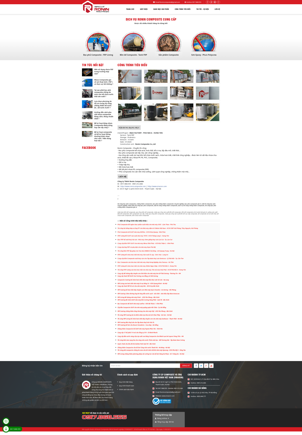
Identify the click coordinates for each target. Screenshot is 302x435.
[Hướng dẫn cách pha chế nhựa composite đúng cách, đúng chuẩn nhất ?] (87, 115)
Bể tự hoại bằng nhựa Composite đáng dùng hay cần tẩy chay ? (103, 125)
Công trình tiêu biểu (182, 9)
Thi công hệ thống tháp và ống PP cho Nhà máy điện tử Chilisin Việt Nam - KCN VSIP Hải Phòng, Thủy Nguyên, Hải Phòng (157, 228)
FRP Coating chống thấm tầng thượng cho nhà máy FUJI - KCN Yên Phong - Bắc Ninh (144, 311)
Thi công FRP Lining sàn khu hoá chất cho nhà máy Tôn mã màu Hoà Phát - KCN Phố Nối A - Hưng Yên (151, 270)
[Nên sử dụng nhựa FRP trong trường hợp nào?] (87, 72)
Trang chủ (130, 9)
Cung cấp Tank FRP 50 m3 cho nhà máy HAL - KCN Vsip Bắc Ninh (138, 286)
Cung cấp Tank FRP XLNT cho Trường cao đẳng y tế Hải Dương (137, 276)
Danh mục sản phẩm (161, 9)
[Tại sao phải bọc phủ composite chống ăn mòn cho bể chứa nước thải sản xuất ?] (87, 93)
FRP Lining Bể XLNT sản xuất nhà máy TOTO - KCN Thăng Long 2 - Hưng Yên (143, 236)
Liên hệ (217, 9)
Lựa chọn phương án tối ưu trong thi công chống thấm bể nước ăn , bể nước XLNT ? (103, 104)
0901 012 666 (178, 388)
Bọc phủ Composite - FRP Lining (98, 55)
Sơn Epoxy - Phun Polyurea (203, 55)
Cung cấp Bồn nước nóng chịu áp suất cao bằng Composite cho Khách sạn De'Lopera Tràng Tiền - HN (150, 336)
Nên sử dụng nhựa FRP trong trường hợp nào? (103, 71)
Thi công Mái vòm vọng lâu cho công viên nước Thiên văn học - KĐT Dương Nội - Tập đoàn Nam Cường (151, 340)
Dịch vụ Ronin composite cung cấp (151, 19)
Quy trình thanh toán (126, 386)
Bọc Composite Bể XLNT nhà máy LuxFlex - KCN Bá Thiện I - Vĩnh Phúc (140, 304)
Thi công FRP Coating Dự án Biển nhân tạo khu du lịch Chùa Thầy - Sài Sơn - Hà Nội (144, 315)
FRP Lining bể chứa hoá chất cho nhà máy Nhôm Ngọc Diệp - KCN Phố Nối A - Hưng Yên (147, 266)
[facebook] (207, 2)
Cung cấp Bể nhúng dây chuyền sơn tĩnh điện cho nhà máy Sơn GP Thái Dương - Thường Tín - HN (149, 273)
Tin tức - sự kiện (202, 9)
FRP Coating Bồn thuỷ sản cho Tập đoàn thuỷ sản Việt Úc (135, 322)
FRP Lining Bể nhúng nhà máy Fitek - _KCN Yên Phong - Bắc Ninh (138, 297)
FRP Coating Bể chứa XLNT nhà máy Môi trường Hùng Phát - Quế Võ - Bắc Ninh (143, 300)
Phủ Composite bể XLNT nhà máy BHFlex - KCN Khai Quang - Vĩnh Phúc (141, 232)
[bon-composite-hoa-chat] (130, 76)
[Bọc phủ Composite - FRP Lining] (98, 44)
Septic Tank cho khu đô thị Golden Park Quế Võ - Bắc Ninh (136, 344)
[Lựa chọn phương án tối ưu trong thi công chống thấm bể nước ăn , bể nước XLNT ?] (87, 104)
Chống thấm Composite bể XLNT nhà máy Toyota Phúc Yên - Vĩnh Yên (140, 329)
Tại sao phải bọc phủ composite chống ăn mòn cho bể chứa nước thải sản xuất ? (103, 93)
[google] (218, 2)
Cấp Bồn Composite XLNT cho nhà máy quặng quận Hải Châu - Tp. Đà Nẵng (141, 307)
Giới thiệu (143, 9)
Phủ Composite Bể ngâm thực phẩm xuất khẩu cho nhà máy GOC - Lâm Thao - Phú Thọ (146, 224)
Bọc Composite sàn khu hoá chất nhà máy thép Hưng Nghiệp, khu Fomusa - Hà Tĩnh (145, 262)
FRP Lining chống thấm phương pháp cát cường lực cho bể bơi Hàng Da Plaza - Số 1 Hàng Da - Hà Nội (150, 354)
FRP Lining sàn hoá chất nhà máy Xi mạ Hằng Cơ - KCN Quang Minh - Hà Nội (142, 283)
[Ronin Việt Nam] (95, 7)
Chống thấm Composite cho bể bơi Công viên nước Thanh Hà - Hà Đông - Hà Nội (143, 348)
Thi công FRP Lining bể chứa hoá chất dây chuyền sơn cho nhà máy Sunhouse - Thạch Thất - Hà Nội (149, 319)
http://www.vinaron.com (157, 186)
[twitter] (211, 2)
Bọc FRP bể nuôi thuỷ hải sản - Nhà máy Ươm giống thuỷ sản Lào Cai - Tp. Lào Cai (144, 240)
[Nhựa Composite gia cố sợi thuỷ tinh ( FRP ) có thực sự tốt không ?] (87, 83)
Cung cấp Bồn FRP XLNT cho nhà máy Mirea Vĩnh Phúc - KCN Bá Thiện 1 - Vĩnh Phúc (145, 243)
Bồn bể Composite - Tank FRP (133, 55)
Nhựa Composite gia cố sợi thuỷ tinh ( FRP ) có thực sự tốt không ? (103, 82)
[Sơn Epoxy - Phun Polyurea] (204, 44)
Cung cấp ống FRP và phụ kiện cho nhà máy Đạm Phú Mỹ (136, 247)
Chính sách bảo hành (126, 389)
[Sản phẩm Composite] (168, 44)
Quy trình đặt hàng (125, 382)
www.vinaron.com (168, 396)
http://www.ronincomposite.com (133, 186)
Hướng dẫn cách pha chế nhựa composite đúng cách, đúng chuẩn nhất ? (103, 115)
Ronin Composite (102, 429)
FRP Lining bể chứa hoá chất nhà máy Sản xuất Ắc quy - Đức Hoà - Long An (142, 255)
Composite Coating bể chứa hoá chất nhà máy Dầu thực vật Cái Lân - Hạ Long (143, 280)
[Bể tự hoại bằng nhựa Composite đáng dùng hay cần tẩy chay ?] (87, 125)
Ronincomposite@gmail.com (170, 2)
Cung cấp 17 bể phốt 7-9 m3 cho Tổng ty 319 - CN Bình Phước (137, 333)
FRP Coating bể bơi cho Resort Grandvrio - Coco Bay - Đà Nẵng (137, 325)
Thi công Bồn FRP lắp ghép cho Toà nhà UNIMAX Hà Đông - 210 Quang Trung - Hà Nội (145, 251)
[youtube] (214, 2)
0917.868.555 (196, 2)
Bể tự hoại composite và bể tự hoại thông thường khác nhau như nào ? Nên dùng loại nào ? (103, 136)
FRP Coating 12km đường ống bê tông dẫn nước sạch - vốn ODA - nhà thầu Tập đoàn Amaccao (148, 294)
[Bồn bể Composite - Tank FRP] (133, 44)
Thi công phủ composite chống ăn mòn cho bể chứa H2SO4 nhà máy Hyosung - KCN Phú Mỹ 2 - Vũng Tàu (151, 350)
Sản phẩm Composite (169, 55)
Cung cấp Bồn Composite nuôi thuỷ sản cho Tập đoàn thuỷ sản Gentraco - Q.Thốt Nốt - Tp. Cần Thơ (150, 258)
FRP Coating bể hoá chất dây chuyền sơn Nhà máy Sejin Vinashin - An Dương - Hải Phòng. (146, 290)
